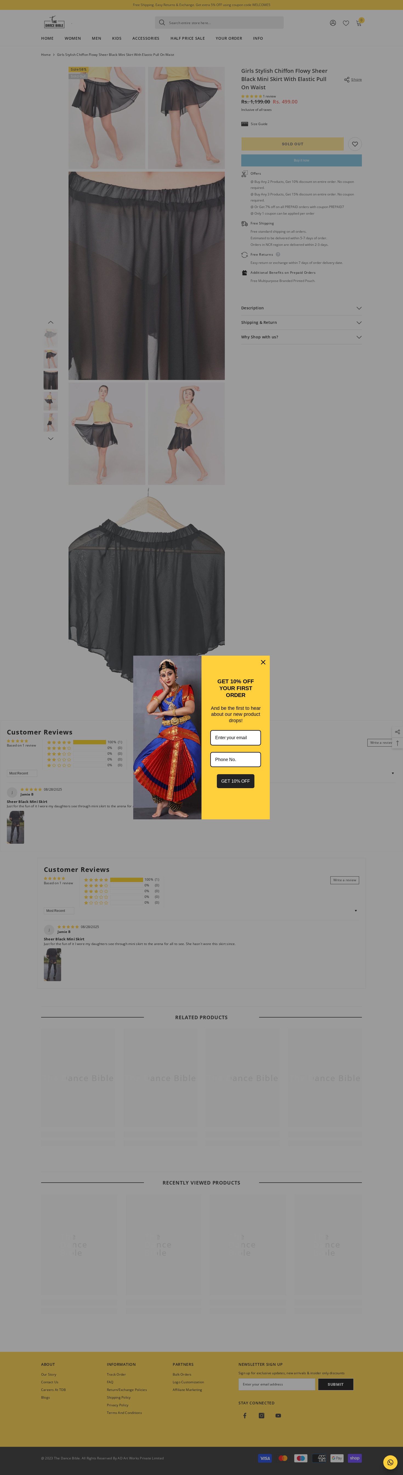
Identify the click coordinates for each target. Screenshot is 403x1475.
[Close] (263, 662)
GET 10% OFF (235, 781)
